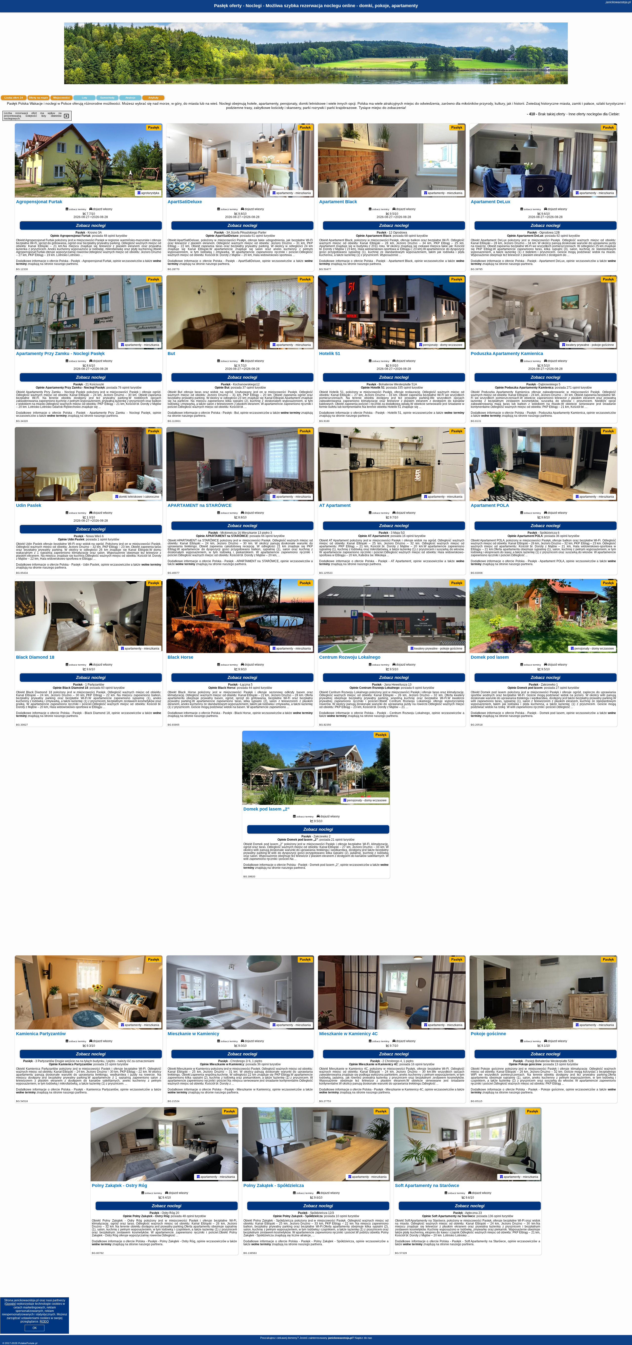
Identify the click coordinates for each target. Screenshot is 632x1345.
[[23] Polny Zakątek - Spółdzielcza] (316, 1144)
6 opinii (417, 688)
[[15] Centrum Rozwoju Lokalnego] (392, 616)
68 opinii (410, 235)
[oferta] (139, 193)
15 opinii (111, 1064)
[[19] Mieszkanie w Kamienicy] (240, 992)
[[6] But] (240, 312)
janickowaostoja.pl (618, 2)
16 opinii (408, 536)
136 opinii (494, 1216)
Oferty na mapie (38, 97)
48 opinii (109, 235)
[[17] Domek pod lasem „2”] (316, 768)
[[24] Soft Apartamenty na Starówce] (467, 1144)
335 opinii (404, 387)
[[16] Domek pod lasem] (543, 616)
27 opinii (561, 688)
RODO (44, 1321)
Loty (84, 97)
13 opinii (560, 1064)
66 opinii (267, 536)
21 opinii (337, 839)
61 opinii (257, 235)
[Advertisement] (316, 919)
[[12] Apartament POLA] (543, 464)
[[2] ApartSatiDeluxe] (240, 160)
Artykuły (153, 97)
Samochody (107, 97)
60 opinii (107, 688)
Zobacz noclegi (91, 225)
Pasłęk (153, 127)
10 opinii (341, 1216)
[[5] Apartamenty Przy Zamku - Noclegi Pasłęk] (88, 312)
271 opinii (573, 387)
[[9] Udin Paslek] (88, 464)
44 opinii (254, 688)
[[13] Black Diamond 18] (88, 616)
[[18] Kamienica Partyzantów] (88, 992)
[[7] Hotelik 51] (392, 312)
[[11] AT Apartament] (392, 464)
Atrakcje (130, 97)
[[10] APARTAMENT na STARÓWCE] (240, 464)
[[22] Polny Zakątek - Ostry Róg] (164, 1144)
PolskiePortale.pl (27, 1343)
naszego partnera (66, 264)
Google (10, 1303)
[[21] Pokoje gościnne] (543, 992)
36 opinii (562, 536)
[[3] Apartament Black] (392, 160)
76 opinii (124, 387)
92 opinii (562, 235)
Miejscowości (61, 97)
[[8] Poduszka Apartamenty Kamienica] (543, 312)
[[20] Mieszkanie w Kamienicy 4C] (392, 992)
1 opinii (102, 539)
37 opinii (248, 387)
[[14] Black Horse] (240, 616)
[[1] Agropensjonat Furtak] (88, 160)
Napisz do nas (363, 1337)
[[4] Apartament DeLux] (543, 160)
